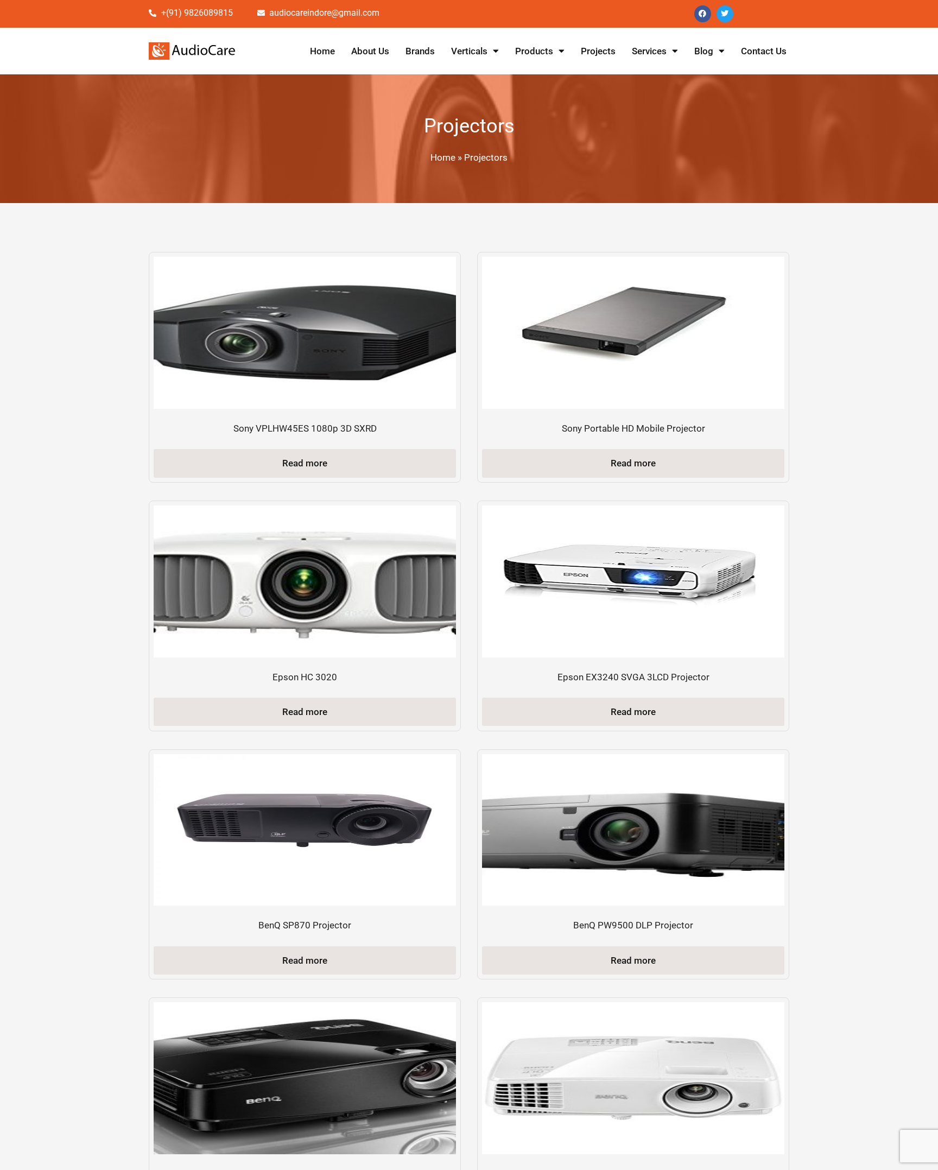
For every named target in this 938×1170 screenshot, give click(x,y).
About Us (370, 51)
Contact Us (764, 51)
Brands (420, 51)
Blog (703, 51)
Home (322, 51)
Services (649, 51)
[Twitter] (725, 13)
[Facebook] (702, 13)
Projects (598, 51)
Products (534, 51)
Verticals (469, 51)
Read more (304, 463)
